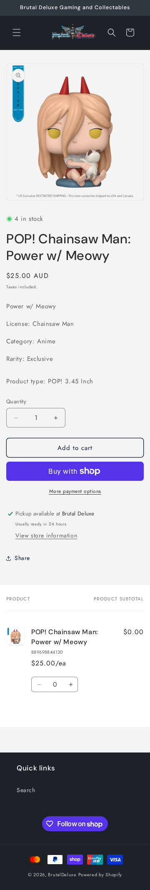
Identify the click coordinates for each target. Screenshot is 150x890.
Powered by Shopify (100, 874)
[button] (17, 32)
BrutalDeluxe (62, 874)
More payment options (75, 491)
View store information (46, 535)
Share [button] (22, 558)
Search (26, 790)
